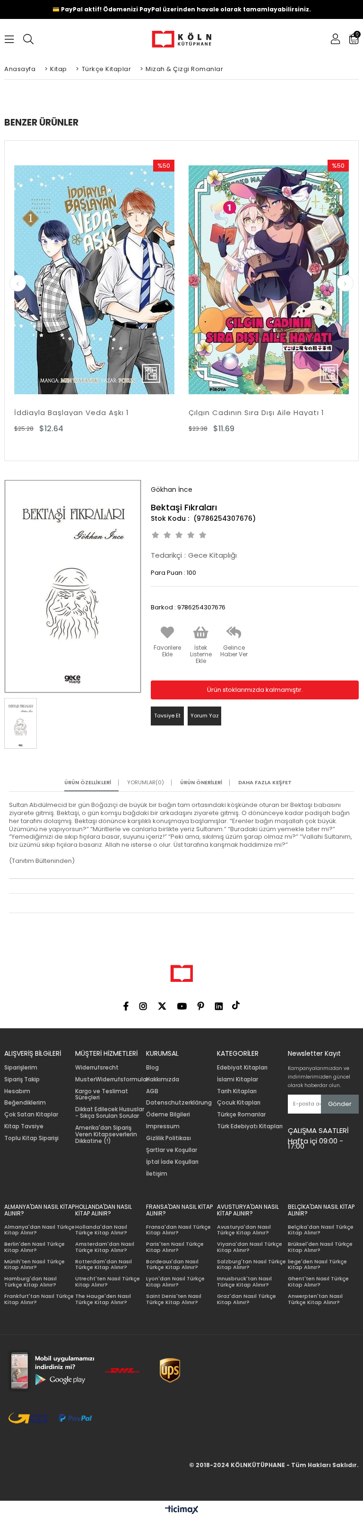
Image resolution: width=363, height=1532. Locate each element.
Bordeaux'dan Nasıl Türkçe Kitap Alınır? (172, 1264)
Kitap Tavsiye (23, 1126)
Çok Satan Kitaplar (31, 1114)
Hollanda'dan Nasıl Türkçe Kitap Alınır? (101, 1230)
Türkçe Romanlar (241, 1114)
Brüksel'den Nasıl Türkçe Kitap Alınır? (320, 1247)
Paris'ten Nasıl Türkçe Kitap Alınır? (175, 1247)
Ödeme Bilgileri (168, 1114)
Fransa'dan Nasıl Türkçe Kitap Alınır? (178, 1230)
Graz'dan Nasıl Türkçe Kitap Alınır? (246, 1299)
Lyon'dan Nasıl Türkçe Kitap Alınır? (175, 1281)
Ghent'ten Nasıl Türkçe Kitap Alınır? (318, 1281)
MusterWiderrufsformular (111, 1079)
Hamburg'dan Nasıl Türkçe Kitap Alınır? (30, 1281)
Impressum (163, 1126)
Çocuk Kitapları (238, 1102)
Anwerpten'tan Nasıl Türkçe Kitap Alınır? (315, 1299)
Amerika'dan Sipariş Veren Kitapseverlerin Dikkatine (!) (106, 1134)
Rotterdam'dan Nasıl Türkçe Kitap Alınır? (103, 1264)
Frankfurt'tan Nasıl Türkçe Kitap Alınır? (39, 1299)
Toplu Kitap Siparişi (31, 1138)
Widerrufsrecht (97, 1067)
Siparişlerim (20, 1067)
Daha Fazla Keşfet (265, 783)
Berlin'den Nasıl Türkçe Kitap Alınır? (34, 1247)
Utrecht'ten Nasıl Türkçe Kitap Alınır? (107, 1281)
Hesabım (17, 1091)
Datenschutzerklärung (179, 1102)
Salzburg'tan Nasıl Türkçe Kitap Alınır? (251, 1264)
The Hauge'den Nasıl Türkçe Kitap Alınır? (103, 1299)
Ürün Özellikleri (87, 783)
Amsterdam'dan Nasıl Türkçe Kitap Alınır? (104, 1247)
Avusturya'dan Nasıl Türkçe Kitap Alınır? (244, 1230)
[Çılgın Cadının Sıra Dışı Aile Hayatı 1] (269, 280)
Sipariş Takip (22, 1079)
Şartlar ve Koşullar (171, 1150)
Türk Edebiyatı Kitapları (250, 1126)
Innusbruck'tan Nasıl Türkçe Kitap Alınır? (244, 1281)
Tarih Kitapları (237, 1091)
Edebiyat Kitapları (242, 1067)
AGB (152, 1091)
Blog (152, 1067)
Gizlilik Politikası (168, 1138)
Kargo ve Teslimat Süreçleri (101, 1094)
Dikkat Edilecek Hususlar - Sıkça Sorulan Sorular (109, 1112)
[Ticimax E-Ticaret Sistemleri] (182, 1510)
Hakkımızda (162, 1079)
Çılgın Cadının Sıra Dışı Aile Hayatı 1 (256, 412)
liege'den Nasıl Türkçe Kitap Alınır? (317, 1264)
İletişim (156, 1173)
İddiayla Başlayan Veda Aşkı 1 (71, 412)
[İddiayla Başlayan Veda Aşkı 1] (94, 280)
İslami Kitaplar (237, 1079)
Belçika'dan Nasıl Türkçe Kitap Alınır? (321, 1230)
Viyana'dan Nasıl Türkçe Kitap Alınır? (249, 1247)
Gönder (340, 1103)
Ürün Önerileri (201, 783)
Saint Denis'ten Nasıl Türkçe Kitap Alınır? (173, 1299)
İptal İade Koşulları (172, 1162)
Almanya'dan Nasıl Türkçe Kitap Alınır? (39, 1230)
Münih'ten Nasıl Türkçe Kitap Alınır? (34, 1264)
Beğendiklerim (25, 1102)
